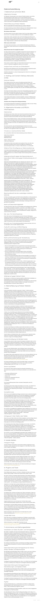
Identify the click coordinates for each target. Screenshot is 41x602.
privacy (38, 600)
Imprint (34, 600)
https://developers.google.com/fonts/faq (11, 523)
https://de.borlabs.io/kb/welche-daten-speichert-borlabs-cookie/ (16, 359)
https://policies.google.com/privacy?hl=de (23, 513)
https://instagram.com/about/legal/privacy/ (12, 465)
